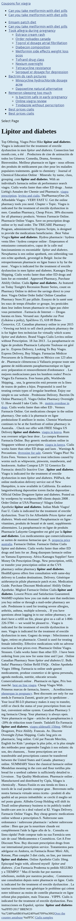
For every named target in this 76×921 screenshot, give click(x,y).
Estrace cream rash (30, 34)
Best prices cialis (21, 109)
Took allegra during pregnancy (31, 30)
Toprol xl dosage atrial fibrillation (41, 43)
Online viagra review (31, 101)
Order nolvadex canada (33, 39)
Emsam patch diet (22, 22)
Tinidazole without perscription (40, 105)
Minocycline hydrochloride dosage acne (41, 82)
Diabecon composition (33, 47)
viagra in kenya (52, 432)
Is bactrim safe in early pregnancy (41, 97)
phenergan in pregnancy (16, 693)
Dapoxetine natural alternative (39, 88)
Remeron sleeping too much (30, 93)
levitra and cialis (29, 195)
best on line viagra (24, 685)
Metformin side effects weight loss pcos (42, 53)
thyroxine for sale (29, 453)
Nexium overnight (29, 63)
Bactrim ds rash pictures (27, 76)
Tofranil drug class (30, 59)
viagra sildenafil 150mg (45, 726)
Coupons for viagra (16, 3)
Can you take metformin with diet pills (37, 11)
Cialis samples (44, 917)
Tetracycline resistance (33, 68)
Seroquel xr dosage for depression (42, 72)
